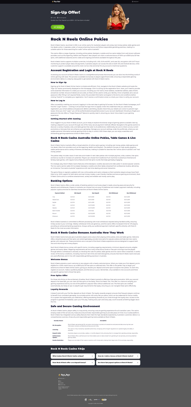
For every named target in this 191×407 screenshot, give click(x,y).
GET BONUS (58, 27)
